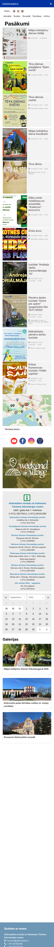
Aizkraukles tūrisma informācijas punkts (27, 517)
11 (47, 614)
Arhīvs (47, 16)
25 (46, 624)
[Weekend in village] (27, 467)
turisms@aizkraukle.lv (18, 940)
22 (26, 624)
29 (6, 609)
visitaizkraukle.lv (10, 3)
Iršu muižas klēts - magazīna (27, 583)
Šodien (17, 16)
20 (13, 624)
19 (6, 624)
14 (20, 619)
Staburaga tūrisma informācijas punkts (27, 553)
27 (13, 629)
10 (40, 614)
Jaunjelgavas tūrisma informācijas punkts (27, 526)
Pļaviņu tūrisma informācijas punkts (27, 535)
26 (6, 629)
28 (20, 629)
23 (33, 624)
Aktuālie (7, 16)
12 (6, 619)
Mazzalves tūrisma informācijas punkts (27, 574)
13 (13, 619)
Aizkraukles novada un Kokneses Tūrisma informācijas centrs (27, 505)
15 (26, 619)
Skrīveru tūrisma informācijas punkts (27, 544)
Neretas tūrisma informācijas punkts (27, 565)
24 (40, 624)
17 (40, 619)
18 (46, 619)
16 (33, 619)
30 (13, 609)
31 (20, 609)
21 (20, 624)
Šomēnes (37, 16)
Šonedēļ (26, 16)
